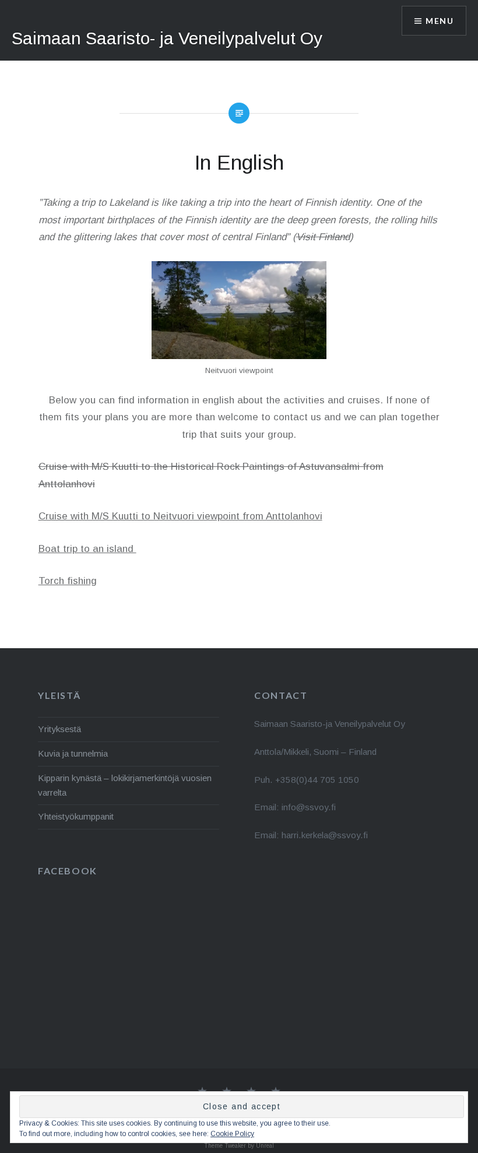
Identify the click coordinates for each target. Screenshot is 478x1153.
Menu (440, 21)
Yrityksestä (59, 729)
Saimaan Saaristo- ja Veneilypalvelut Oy (167, 38)
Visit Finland (323, 236)
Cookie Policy (232, 1134)
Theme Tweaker (225, 1146)
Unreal (265, 1146)
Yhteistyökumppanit (76, 816)
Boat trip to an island (87, 548)
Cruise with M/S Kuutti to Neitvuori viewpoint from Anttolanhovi (180, 516)
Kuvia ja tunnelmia (73, 753)
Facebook (67, 870)
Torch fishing (67, 580)
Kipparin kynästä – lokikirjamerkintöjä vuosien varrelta (125, 785)
